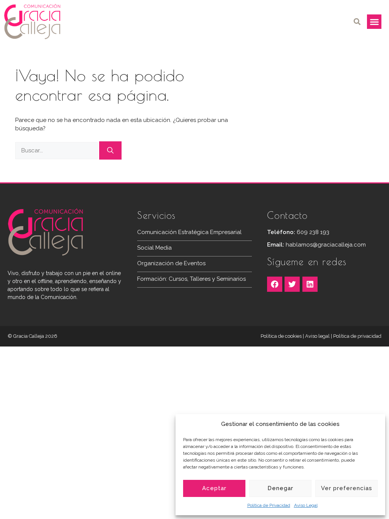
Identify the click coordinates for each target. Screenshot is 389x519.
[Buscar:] (57, 150)
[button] (357, 22)
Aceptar (214, 488)
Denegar (280, 488)
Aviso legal (317, 336)
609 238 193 (313, 232)
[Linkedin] (310, 284)
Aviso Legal (306, 505)
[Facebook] (274, 284)
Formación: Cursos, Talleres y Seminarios (191, 278)
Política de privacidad (357, 336)
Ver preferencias (346, 488)
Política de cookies (281, 336)
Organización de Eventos (171, 263)
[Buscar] (110, 150)
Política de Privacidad (268, 505)
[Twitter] (292, 284)
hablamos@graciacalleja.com (326, 244)
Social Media (154, 247)
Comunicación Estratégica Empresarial (189, 232)
